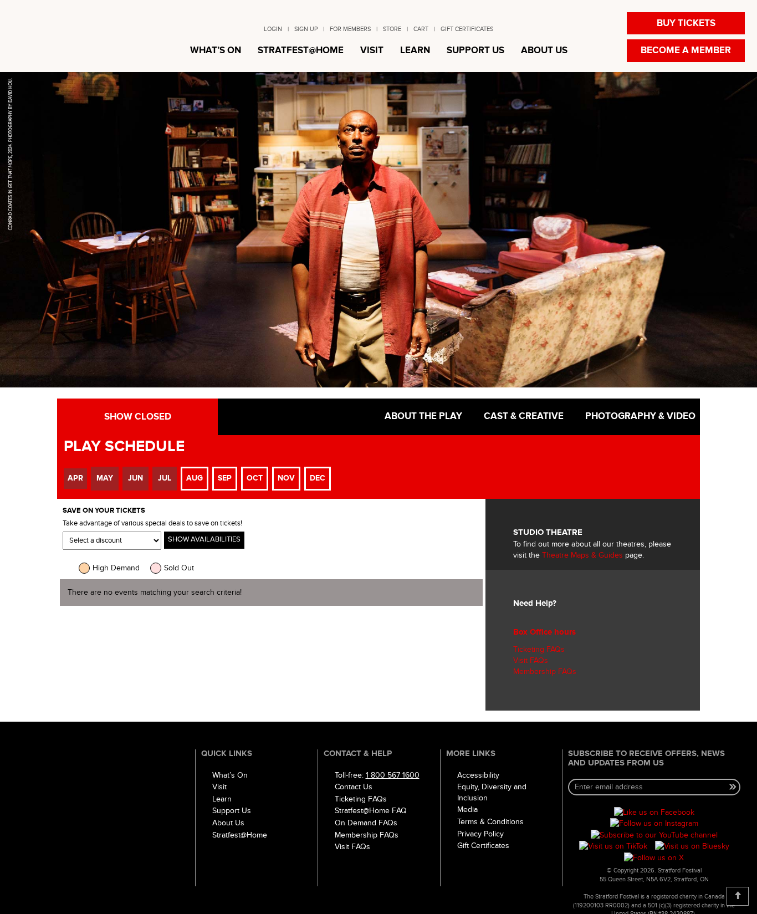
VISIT (371, 50)
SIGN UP (306, 29)
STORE (392, 29)
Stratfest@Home (239, 835)
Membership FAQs (544, 671)
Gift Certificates (483, 845)
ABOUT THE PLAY (422, 416)
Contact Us (353, 787)
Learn (222, 799)
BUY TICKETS (686, 23)
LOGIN (273, 29)
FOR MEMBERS (350, 29)
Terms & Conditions (490, 821)
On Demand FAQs (366, 823)
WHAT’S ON (215, 50)
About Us (228, 823)
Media (467, 809)
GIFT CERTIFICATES (467, 29)
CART (420, 29)
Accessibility (478, 775)
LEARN (415, 50)
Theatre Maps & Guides (582, 555)
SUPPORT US (475, 50)
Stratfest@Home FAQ (371, 810)
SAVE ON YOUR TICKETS (104, 511)
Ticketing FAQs (539, 649)
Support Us (231, 810)
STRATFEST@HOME (301, 50)
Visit (219, 787)
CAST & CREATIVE (523, 416)
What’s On (230, 775)
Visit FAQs (530, 660)
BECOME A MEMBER (686, 50)
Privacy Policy (480, 834)
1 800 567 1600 (393, 775)
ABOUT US (544, 50)
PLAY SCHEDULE (124, 446)
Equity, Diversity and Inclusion (491, 792)
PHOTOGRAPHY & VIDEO (639, 416)
